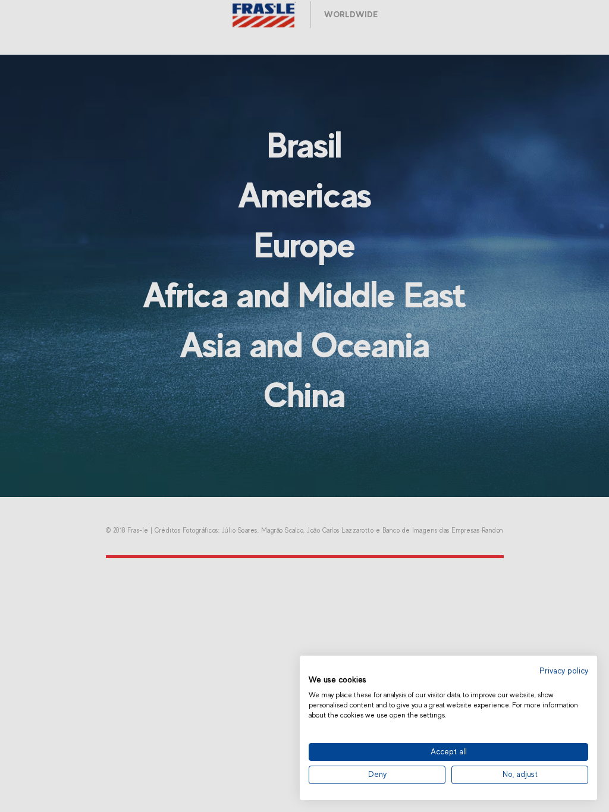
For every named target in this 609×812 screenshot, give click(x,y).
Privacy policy (563, 670)
